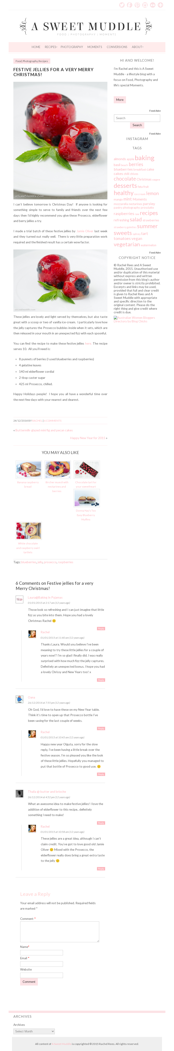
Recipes (50, 47)
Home (36, 47)
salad (136, 219)
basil (117, 165)
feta (140, 186)
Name (24, 947)
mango (118, 199)
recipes (149, 212)
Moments (94, 47)
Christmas (144, 179)
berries (136, 164)
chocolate (125, 179)
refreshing (121, 220)
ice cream (139, 194)
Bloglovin (160, 5)
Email (24, 958)
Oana (31, 697)
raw (137, 214)
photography (131, 207)
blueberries (28, 562)
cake (150, 169)
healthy (124, 192)
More (119, 99)
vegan (136, 238)
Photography (72, 47)
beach (124, 165)
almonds (120, 159)
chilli (126, 174)
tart (144, 233)
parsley (149, 203)
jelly (40, 562)
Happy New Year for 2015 (87, 438)
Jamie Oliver (85, 231)
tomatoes (122, 238)
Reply (101, 628)
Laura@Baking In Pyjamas (45, 597)
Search (137, 125)
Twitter (122, 5)
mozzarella (121, 204)
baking (145, 158)
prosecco (50, 562)
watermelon (148, 245)
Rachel (37, 420)
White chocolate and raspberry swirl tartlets (28, 548)
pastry (118, 207)
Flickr (152, 5)
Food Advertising (158, 110)
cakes (118, 173)
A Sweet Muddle (61, 1044)
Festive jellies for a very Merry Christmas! (53, 72)
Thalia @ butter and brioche (47, 791)
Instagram (145, 5)
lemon (152, 193)
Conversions (117, 47)
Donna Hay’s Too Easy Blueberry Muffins (86, 515)
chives (134, 174)
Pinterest (137, 5)
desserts (125, 185)
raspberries (65, 562)
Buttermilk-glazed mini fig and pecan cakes (44, 430)
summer (147, 225)
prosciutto (147, 207)
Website (26, 969)
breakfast (139, 169)
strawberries (151, 220)
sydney (136, 233)
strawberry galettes (125, 227)
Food (19, 61)
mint (127, 198)
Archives (19, 1025)
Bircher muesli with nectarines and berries (57, 487)
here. (88, 343)
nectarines (135, 204)
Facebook (129, 5)
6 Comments (52, 420)
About (137, 47)
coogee (156, 179)
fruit (146, 186)
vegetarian (127, 244)
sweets (123, 232)
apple (130, 159)
